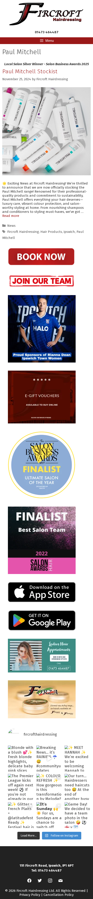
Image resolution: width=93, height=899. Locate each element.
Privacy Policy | (31, 895)
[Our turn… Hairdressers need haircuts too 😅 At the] (78, 787)
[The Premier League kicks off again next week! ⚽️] (21, 787)
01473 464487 (46, 32)
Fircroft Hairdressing (23, 232)
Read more (10, 216)
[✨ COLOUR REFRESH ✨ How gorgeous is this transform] (49, 787)
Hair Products (51, 232)
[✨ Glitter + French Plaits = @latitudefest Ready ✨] (21, 815)
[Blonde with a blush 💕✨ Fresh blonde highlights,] (21, 758)
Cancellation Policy (59, 895)
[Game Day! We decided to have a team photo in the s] (78, 815)
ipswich (69, 232)
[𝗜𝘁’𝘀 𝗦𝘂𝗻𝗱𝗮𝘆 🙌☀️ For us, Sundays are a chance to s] (49, 815)
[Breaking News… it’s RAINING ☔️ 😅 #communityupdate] (49, 758)
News (11, 226)
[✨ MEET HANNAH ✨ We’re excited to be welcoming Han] (78, 758)
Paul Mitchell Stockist (29, 71)
